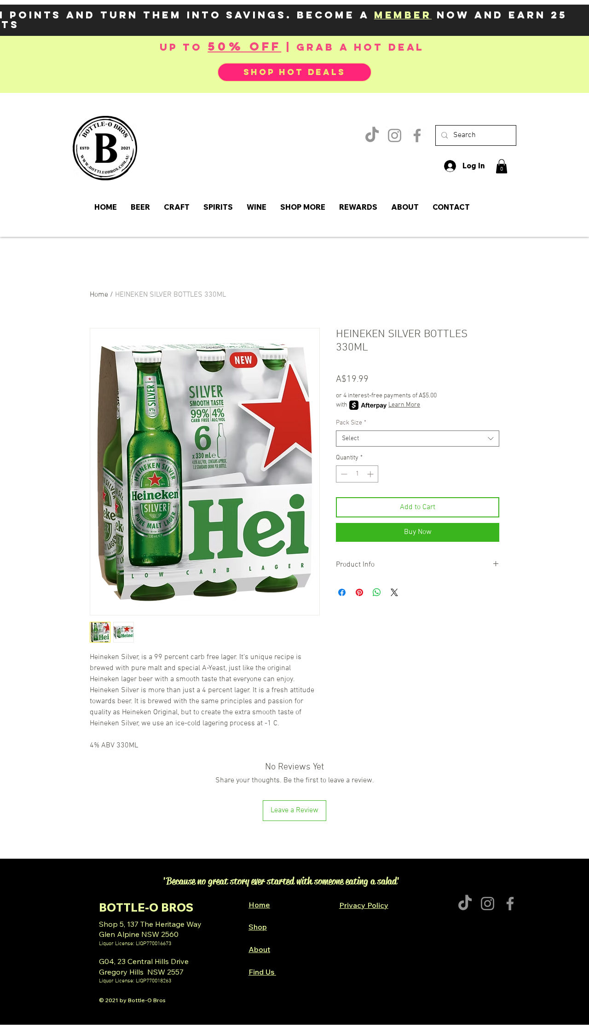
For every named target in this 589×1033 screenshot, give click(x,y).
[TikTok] (372, 135)
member (403, 15)
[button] (502, 166)
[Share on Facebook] (341, 592)
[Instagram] (395, 135)
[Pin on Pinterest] (359, 592)
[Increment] (371, 474)
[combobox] (417, 438)
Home (99, 294)
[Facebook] (417, 135)
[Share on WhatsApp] (376, 592)
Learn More (404, 405)
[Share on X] (394, 592)
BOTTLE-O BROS (146, 907)
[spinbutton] (357, 474)
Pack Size (351, 423)
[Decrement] (343, 474)
